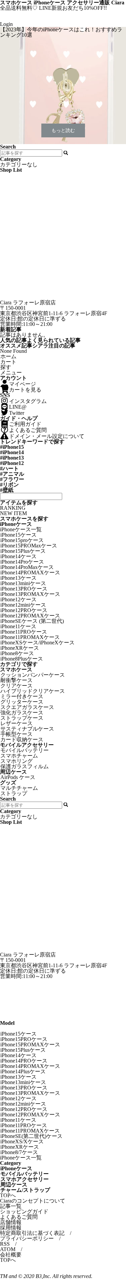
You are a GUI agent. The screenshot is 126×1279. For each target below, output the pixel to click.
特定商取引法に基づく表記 (32, 1233)
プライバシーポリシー (27, 1238)
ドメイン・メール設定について (46, 436)
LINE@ (18, 407)
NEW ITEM (13, 513)
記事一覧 (11, 1206)
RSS (5, 1244)
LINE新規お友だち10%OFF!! (73, 8)
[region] (63, 85)
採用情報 (11, 1228)
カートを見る (25, 390)
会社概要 (11, 1254)
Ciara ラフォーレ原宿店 (28, 302)
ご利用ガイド (25, 424)
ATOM (7, 1249)
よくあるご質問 (28, 430)
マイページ (22, 384)
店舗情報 (11, 1222)
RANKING (13, 508)
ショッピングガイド (24, 1211)
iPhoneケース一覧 (21, 529)
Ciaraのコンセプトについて (32, 1201)
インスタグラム (28, 401)
